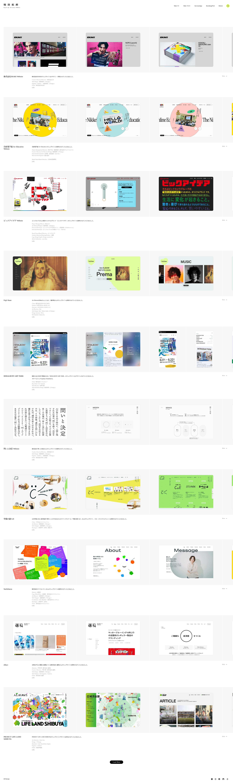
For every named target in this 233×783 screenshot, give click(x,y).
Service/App (198, 6)
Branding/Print (210, 6)
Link (33, 87)
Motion (221, 6)
